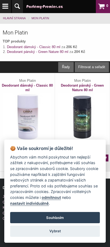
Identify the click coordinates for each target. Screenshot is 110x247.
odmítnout (51, 197)
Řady (66, 67)
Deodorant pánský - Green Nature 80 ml (38, 52)
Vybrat (55, 231)
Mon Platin (40, 18)
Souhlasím (55, 217)
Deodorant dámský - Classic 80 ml (34, 47)
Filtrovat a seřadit (91, 67)
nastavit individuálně (29, 203)
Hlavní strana (14, 18)
